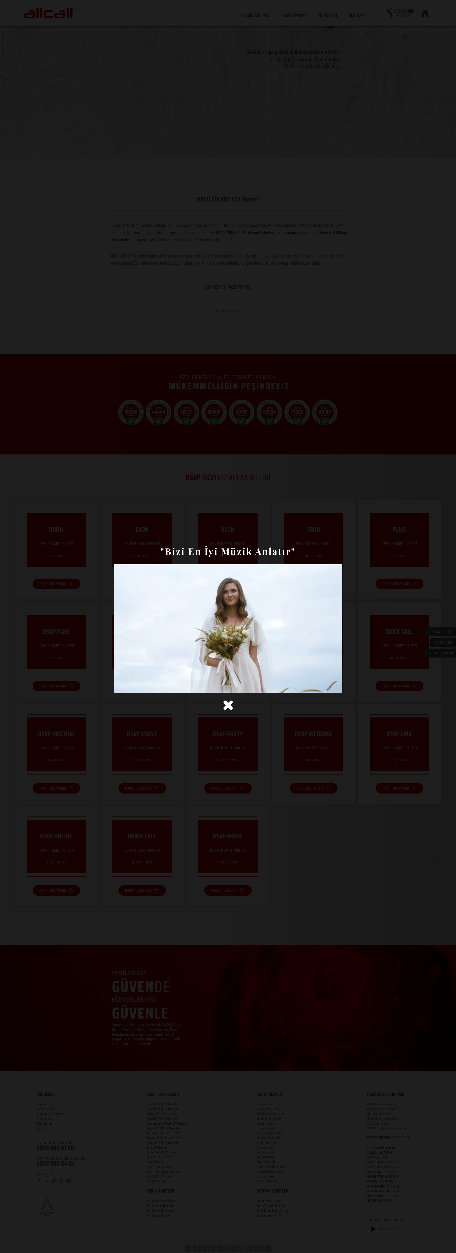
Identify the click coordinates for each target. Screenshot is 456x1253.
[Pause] (120, 685)
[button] (228, 705)
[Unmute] (129, 685)
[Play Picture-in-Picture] (326, 685)
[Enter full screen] (335, 685)
